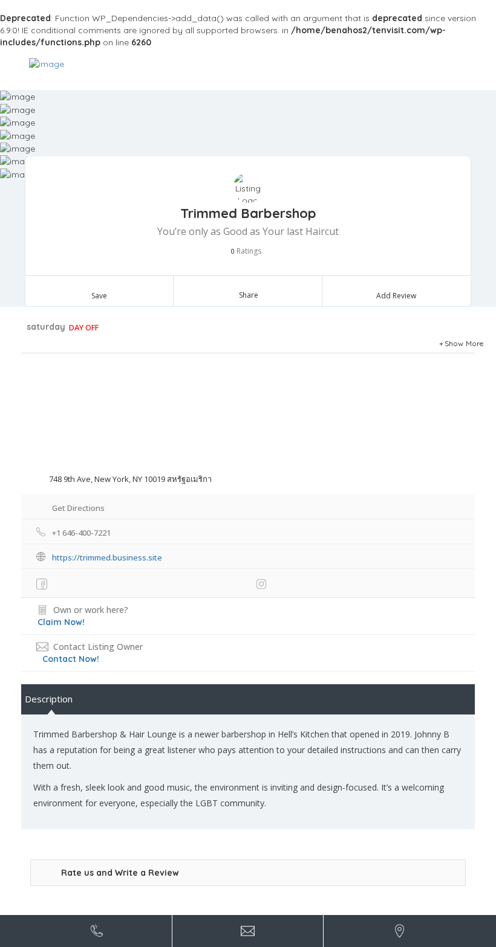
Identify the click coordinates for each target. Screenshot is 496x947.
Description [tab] (49, 699)
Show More (464, 343)
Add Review (396, 296)
